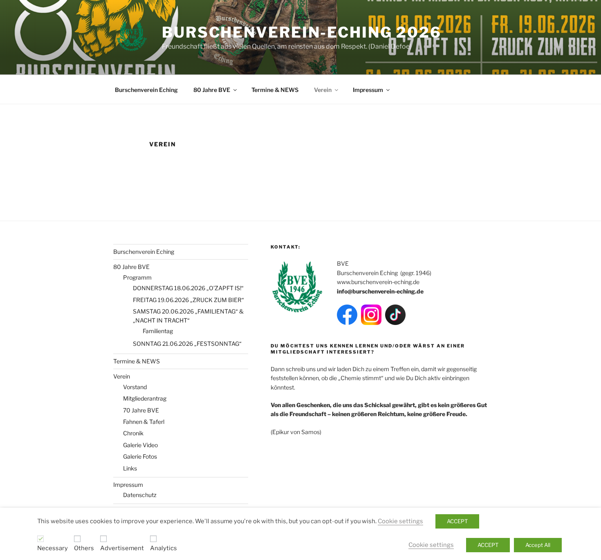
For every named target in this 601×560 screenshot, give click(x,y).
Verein (323, 89)
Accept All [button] (537, 545)
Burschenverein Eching (146, 89)
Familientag (158, 330)
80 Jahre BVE (211, 89)
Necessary (52, 548)
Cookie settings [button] (400, 521)
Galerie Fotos (140, 456)
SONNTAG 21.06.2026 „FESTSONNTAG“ (187, 343)
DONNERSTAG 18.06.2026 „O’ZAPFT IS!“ (188, 287)
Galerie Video (140, 444)
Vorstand (135, 386)
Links (130, 468)
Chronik (133, 433)
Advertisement (122, 548)
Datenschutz (140, 494)
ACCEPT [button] (457, 521)
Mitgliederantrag (144, 398)
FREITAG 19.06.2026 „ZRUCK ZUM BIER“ (188, 299)
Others (84, 548)
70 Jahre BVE (141, 410)
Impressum (368, 89)
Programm (137, 277)
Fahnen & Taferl (143, 421)
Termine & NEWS (274, 89)
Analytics (163, 548)
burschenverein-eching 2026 (302, 32)
